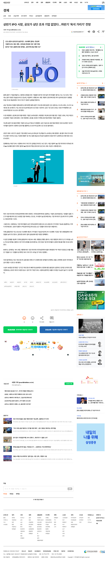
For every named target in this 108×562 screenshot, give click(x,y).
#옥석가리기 (63, 282)
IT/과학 (54, 2)
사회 (37, 2)
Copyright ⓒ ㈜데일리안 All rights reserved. (79, 557)
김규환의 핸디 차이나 (83, 342)
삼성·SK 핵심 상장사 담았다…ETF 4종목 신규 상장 (17, 401)
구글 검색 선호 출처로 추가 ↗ (78, 32)
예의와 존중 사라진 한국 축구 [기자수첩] (87, 418)
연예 (60, 2)
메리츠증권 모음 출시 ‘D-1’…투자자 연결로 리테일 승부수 (19, 391)
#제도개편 (17, 286)
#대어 (31, 282)
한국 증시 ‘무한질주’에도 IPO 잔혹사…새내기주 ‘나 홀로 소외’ (30, 438)
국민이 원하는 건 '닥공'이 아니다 (87, 337)
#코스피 (32, 286)
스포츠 (65, 2)
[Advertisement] (38, 472)
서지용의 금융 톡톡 (83, 360)
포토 (81, 2)
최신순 (5, 493)
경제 (42, 2)
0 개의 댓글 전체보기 (38, 499)
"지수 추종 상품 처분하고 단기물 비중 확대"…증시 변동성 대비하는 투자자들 (34, 428)
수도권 (76, 2)
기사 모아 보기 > (16, 385)
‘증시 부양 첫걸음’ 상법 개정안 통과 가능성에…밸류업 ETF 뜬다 (31, 419)
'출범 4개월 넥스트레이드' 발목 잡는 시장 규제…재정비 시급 (30, 456)
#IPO (5, 282)
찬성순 (11, 493)
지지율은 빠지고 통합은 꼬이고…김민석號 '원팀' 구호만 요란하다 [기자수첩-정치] (96, 403)
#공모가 (12, 282)
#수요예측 (46, 282)
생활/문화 (47, 2)
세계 (71, 2)
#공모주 (19, 282)
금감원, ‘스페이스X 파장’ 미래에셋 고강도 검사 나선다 (18, 394)
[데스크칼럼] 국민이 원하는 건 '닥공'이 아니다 (88, 410)
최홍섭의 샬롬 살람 (83, 351)
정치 (32, 2)
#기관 (25, 282)
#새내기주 (38, 282)
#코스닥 (24, 286)
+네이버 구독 (69, 383)
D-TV (86, 2)
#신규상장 (54, 282)
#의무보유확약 (7, 286)
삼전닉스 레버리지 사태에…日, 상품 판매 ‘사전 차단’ (18, 404)
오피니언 (26, 2)
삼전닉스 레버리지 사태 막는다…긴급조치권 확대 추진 (18, 397)
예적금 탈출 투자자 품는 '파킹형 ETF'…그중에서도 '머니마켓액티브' (32, 447)
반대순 (18, 493)
